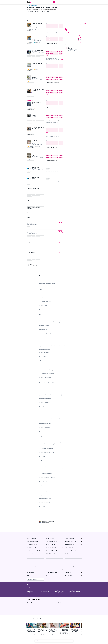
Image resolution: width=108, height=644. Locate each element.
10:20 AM (60, 115)
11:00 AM (56, 66)
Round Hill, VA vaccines (59, 591)
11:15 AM (60, 53)
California (30, 5)
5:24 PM (60, 144)
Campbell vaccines (43, 588)
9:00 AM (47, 24)
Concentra (57, 604)
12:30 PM (51, 157)
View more (47, 28)
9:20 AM (47, 115)
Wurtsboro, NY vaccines (73, 590)
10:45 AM (60, 26)
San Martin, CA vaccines (59, 594)
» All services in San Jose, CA (32, 579)
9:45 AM (60, 24)
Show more (61, 32)
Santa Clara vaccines (30, 592)
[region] (75, 32)
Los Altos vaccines (43, 590)
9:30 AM (56, 24)
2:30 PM (60, 157)
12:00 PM (47, 157)
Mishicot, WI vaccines (72, 592)
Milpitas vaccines (30, 591)
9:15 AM (52, 24)
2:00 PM (56, 157)
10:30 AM (56, 26)
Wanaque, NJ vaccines (59, 590)
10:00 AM (47, 26)
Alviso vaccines (29, 588)
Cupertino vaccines (30, 590)
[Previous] (79, 620)
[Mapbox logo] (67, 44)
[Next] (81, 620)
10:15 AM (51, 26)
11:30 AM (60, 155)
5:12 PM (56, 144)
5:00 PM (52, 144)
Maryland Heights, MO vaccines (60, 588)
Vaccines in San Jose (34, 5)
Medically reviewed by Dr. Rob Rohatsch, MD (48, 521)
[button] (80, 37)
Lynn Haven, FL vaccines (73, 588)
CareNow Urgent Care (59, 602)
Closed (47, 168)
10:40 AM (47, 117)
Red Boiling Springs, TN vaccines (74, 591)
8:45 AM (47, 90)
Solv (27, 5)
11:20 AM (56, 117)
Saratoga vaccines (43, 592)
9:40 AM (52, 115)
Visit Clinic (60, 188)
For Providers (68, 2)
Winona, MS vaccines (59, 592)
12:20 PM (47, 144)
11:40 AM (60, 117)
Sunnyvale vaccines (30, 594)
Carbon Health (29, 602)
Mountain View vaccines (44, 591)
